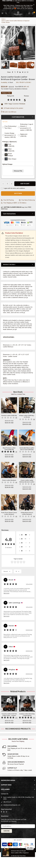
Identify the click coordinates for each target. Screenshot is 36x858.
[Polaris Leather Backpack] (9, 470)
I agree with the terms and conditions (14, 188)
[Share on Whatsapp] (25, 72)
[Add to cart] (9, 410)
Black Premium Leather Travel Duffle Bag (9, 448)
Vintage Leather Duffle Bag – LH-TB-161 (27, 416)
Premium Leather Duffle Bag (9, 415)
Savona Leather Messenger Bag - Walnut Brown (27, 714)
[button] (32, 13)
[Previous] (3, 64)
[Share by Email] (27, 72)
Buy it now (18, 193)
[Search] (6, 13)
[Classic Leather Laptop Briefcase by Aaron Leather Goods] (27, 470)
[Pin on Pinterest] (17, 72)
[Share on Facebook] (12, 72)
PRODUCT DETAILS (9, 264)
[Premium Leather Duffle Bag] (9, 405)
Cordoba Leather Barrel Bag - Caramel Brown (9, 714)
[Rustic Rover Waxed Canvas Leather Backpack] (9, 502)
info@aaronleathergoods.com (11, 805)
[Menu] (2, 13)
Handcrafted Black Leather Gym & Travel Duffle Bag (27, 448)
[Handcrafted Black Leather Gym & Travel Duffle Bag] (27, 438)
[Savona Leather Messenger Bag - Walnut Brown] (27, 704)
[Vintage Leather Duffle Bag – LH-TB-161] (27, 405)
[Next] (32, 64)
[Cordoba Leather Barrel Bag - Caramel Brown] (9, 704)
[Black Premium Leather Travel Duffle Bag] (9, 438)
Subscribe (7, 831)
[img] (14, 100)
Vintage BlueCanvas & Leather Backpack (27, 513)
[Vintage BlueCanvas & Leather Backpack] (27, 502)
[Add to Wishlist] (5, 410)
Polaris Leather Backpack (9, 480)
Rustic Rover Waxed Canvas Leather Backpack (9, 513)
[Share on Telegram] (22, 72)
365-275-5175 (7, 802)
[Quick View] (13, 410)
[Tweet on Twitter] (15, 72)
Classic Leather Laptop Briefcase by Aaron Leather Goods (27, 481)
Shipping (11, 89)
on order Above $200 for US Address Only (18, 4)
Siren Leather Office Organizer (20, 853)
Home (3, 19)
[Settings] (29, 13)
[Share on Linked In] (20, 72)
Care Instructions (9, 214)
